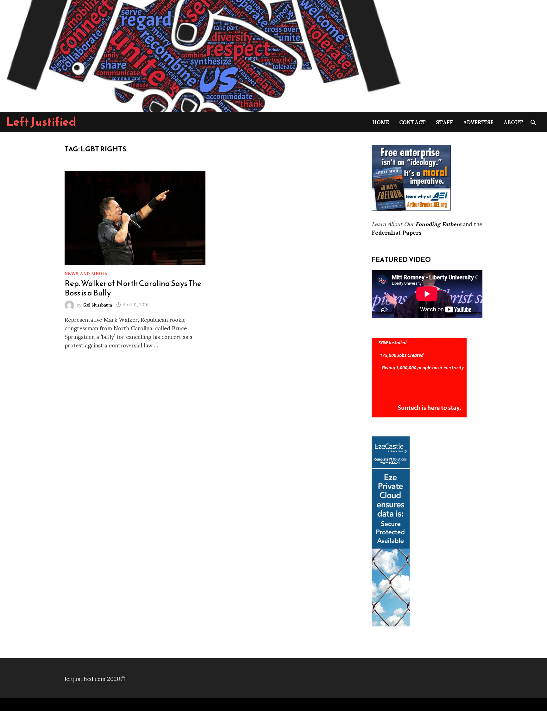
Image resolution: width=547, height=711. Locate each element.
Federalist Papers (397, 232)
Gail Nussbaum (97, 304)
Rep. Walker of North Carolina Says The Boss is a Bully (133, 288)
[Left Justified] (202, 54)
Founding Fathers (438, 223)
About (513, 121)
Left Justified (41, 121)
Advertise (478, 121)
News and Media (86, 273)
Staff (444, 121)
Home (380, 121)
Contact (412, 121)
